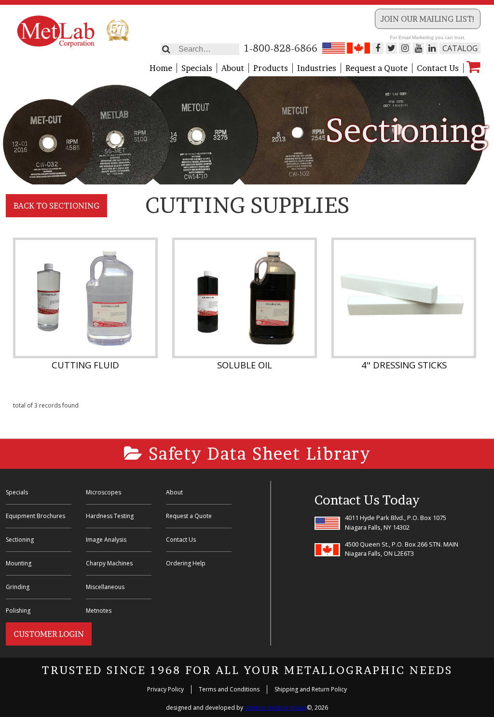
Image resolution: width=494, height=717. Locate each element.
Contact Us (438, 68)
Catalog (460, 48)
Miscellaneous (105, 587)
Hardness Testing (110, 516)
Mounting (18, 563)
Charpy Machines (109, 563)
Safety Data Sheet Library (256, 453)
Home (161, 68)
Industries (316, 68)
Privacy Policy (165, 689)
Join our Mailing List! (427, 19)
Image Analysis (106, 539)
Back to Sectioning (56, 206)
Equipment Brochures (35, 516)
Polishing (18, 610)
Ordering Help (186, 563)
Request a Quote (376, 68)
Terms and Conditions (229, 689)
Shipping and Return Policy (310, 689)
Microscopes (103, 492)
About (232, 68)
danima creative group (276, 707)
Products (270, 68)
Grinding (17, 587)
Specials (196, 68)
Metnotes (98, 610)
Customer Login (49, 634)
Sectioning (20, 539)
